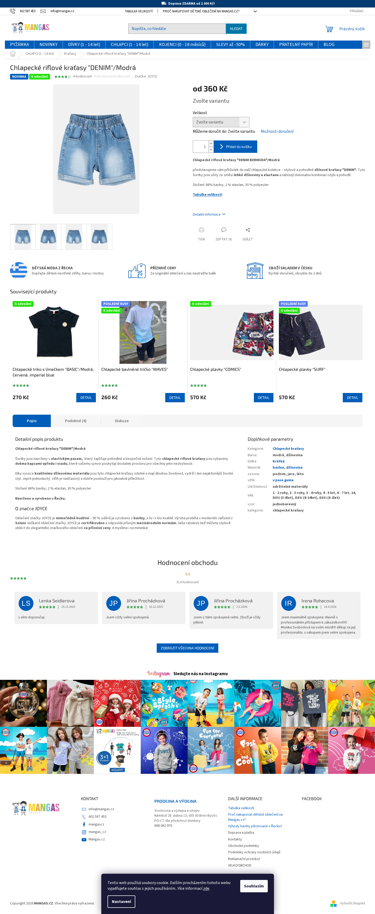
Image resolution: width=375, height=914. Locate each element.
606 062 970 (163, 825)
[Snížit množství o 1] (211, 150)
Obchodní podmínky (243, 845)
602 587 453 (97, 816)
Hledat (236, 28)
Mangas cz (97, 839)
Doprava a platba (241, 832)
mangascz (96, 824)
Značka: (146, 76)
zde (206, 888)
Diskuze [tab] (122, 421)
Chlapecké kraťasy (288, 448)
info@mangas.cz (101, 809)
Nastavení (121, 901)
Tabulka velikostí (139, 11)
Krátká (279, 461)
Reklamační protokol (244, 859)
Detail (86, 397)
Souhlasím (254, 886)
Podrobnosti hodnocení (112, 76)
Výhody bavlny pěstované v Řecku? (255, 826)
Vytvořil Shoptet (352, 903)
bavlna (278, 467)
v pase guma (283, 480)
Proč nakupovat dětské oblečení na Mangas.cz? (201, 11)
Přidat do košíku (239, 146)
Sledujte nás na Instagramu (200, 674)
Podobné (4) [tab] (76, 421)
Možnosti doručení (277, 131)
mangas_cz (97, 831)
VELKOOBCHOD (239, 865)
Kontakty (235, 839)
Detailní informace (207, 214)
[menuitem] (19, 45)
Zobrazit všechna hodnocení (187, 648)
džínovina (294, 467)
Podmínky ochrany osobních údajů (254, 852)
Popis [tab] (32, 421)
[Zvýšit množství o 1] (211, 144)
